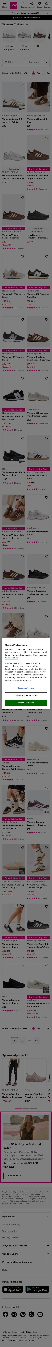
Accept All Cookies (26, 702)
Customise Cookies (26, 688)
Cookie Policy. (11, 657)
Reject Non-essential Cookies (26, 695)
